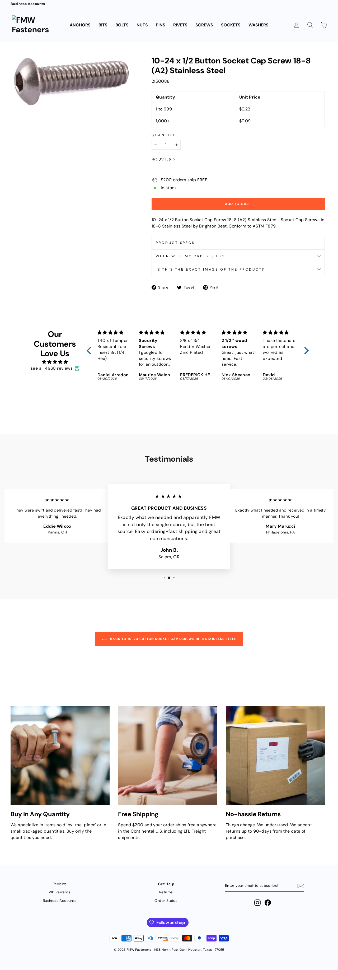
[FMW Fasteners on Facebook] (268, 902)
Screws (204, 25)
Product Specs (175, 242)
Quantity (164, 135)
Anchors (80, 25)
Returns (166, 892)
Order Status (165, 900)
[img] (54, 362)
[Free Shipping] (167, 755)
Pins (160, 25)
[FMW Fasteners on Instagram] (257, 902)
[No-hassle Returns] (275, 755)
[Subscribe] (300, 886)
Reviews (60, 884)
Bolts (122, 25)
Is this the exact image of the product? (210, 269)
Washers (258, 25)
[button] (90, 350)
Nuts (142, 25)
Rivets (180, 25)
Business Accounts (28, 4)
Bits (102, 25)
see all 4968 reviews (52, 368)
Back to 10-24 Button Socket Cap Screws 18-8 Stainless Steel (172, 639)
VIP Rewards (59, 892)
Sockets (231, 25)
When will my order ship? (190, 256)
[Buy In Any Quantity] (60, 755)
